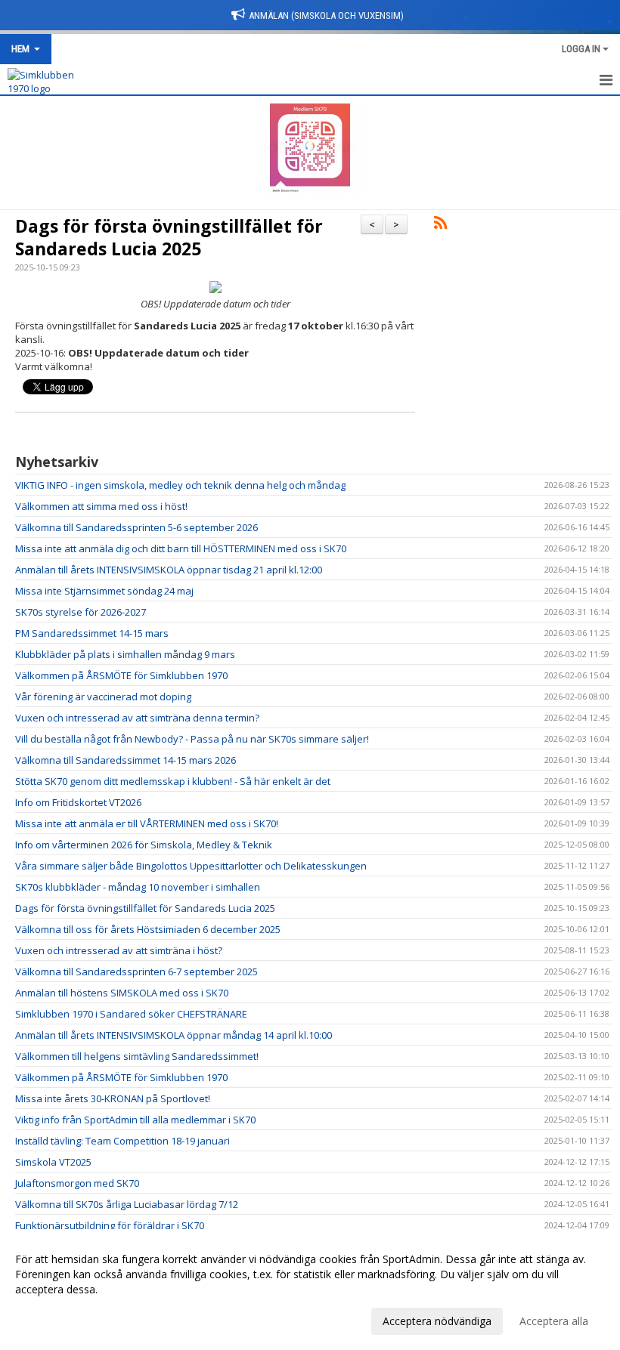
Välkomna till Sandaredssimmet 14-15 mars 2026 (125, 760)
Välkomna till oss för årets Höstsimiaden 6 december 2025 (148, 929)
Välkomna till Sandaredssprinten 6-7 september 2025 (136, 971)
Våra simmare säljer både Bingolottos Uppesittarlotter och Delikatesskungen (191, 866)
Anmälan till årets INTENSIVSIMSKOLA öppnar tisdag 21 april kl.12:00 (168, 569)
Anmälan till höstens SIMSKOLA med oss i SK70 (121, 992)
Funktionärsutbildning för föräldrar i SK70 (109, 1225)
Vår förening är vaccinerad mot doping (103, 696)
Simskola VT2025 (53, 1162)
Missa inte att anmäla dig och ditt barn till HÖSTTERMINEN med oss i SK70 (180, 548)
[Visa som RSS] (440, 225)
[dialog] (310, 1289)
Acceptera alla (553, 1321)
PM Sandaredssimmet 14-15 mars (92, 633)
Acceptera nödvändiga (437, 1321)
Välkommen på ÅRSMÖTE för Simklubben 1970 (121, 675)
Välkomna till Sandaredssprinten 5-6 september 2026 (136, 527)
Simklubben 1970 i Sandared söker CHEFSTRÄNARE (131, 1014)
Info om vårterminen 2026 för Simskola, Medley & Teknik (143, 844)
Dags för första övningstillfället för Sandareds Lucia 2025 (169, 237)
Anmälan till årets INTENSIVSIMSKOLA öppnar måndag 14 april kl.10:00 (173, 1035)
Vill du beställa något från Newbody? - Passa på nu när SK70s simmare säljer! (192, 739)
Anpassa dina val (56, 1319)
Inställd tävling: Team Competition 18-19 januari (122, 1141)
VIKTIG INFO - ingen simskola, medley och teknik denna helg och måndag (180, 485)
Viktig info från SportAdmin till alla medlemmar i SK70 (135, 1119)
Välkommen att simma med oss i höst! (101, 506)
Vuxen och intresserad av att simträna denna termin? (137, 717)
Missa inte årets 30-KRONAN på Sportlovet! (112, 1098)
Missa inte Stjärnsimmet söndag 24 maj (104, 591)
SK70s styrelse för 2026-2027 (80, 612)
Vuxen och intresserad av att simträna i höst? (118, 950)
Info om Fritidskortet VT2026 (78, 802)
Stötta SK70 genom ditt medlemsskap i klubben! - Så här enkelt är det (172, 781)
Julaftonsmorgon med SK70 (77, 1183)
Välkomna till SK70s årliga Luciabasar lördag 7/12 (126, 1204)
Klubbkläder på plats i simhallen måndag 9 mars (125, 654)
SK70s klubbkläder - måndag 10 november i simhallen (137, 887)
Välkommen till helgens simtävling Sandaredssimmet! (137, 1056)
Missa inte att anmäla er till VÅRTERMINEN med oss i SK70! (146, 823)
